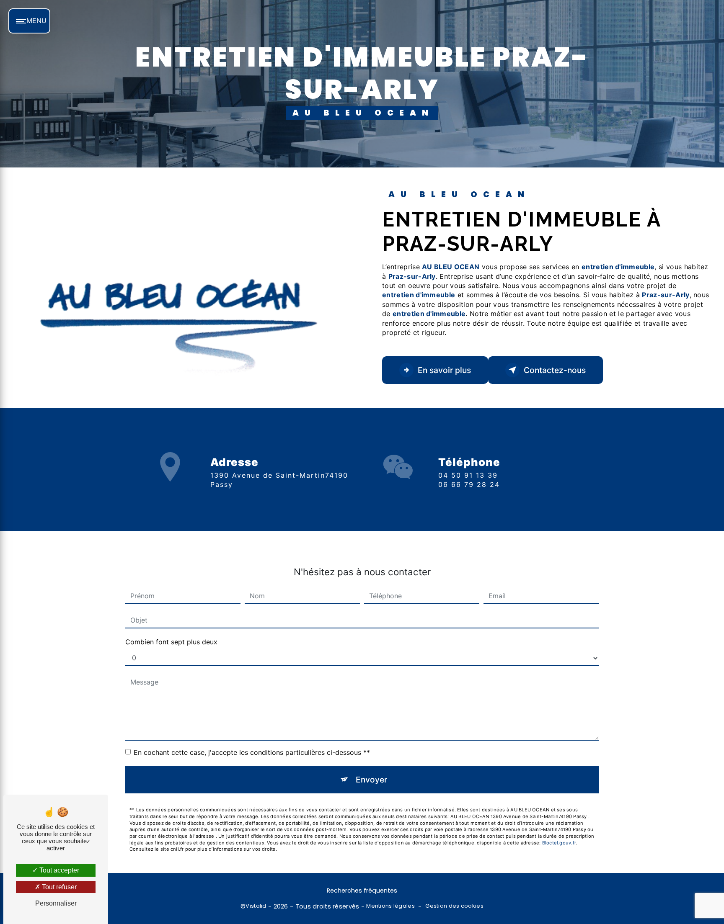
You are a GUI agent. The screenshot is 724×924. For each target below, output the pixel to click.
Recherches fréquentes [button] (362, 890)
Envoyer (371, 780)
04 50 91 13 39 (468, 475)
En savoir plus (444, 370)
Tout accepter (58, 870)
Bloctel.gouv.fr (559, 843)
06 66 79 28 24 (469, 484)
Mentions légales (390, 906)
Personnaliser (56, 903)
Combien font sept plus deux (171, 642)
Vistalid (256, 906)
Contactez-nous (555, 370)
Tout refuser (58, 887)
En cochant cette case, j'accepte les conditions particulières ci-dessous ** (252, 752)
